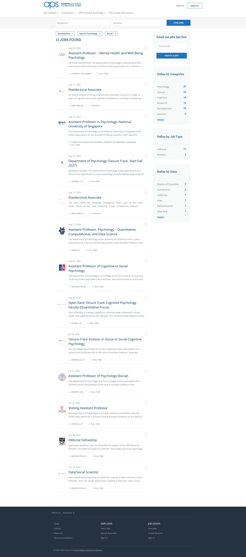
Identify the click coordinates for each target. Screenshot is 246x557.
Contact (57, 528)
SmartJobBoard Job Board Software (88, 550)
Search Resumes (109, 533)
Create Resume (155, 533)
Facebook (67, 512)
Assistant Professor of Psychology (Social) (98, 376)
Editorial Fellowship (82, 440)
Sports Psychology (88, 33)
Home (56, 523)
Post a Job (105, 528)
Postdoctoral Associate (84, 89)
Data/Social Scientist (83, 472)
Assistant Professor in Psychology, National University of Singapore (99, 124)
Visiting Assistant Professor (88, 408)
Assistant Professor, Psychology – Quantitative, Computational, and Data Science (102, 231)
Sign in (180, 5)
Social (110, 33)
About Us (58, 533)
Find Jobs (179, 22)
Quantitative (64, 33)
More (160, 119)
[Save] (143, 48)
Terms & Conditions (63, 538)
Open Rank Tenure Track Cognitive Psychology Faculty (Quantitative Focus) (102, 304)
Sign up (194, 5)
